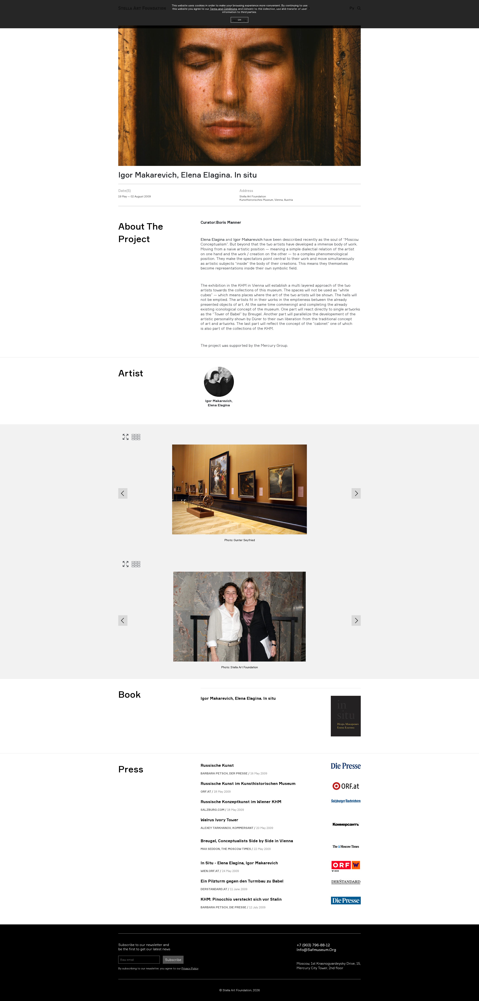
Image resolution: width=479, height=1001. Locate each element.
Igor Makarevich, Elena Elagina (219, 403)
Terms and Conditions (223, 8)
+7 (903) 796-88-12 (313, 945)
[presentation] (122, 493)
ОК (239, 19)
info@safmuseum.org (316, 949)
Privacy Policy (189, 968)
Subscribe (173, 960)
